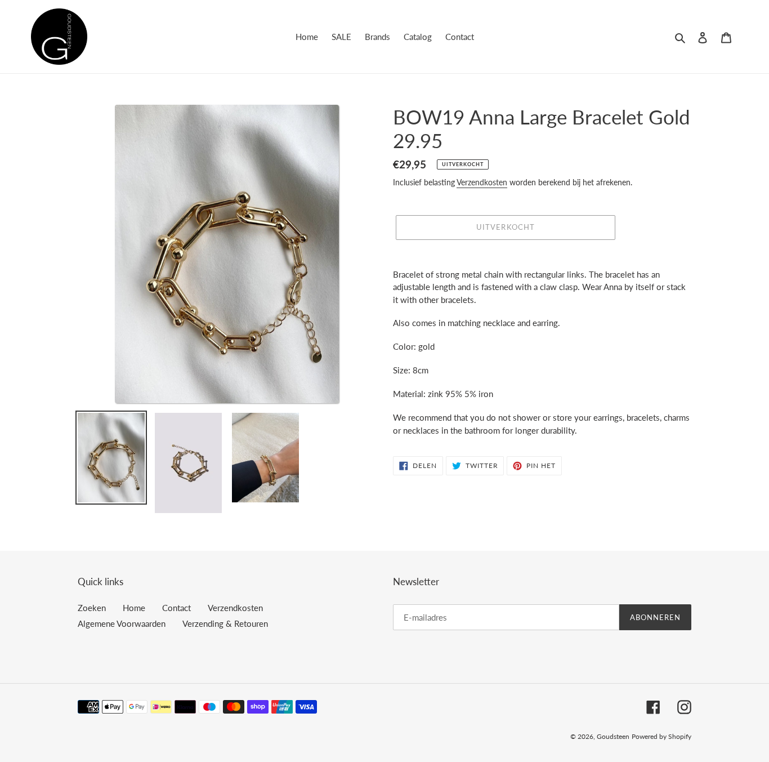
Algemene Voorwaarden (122, 623)
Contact (176, 608)
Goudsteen (613, 736)
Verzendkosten (482, 182)
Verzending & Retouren (225, 623)
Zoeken (92, 608)
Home (134, 608)
